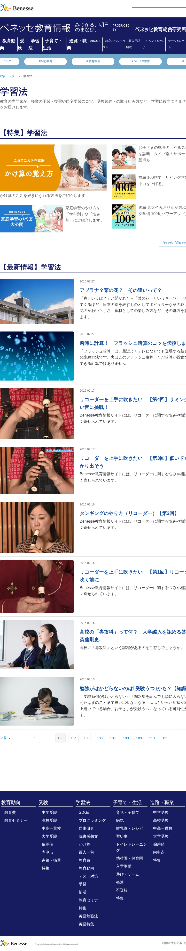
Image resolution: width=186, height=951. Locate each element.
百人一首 (86, 852)
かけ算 (84, 844)
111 (165, 738)
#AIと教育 (45, 61)
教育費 (10, 812)
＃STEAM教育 (140, 61)
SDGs (84, 812)
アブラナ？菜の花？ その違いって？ (121, 290)
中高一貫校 (51, 828)
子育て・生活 (127, 802)
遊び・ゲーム (127, 874)
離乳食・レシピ (129, 828)
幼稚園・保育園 (129, 858)
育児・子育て (127, 812)
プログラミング (92, 820)
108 (126, 738)
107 (113, 738)
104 (74, 738)
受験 (43, 802)
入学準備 (124, 866)
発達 (120, 882)
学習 (82, 884)
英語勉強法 (88, 916)
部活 (82, 892)
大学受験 (49, 836)
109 (139, 738)
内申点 (47, 852)
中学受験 (49, 812)
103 (60, 738)
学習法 (83, 802)
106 (100, 738)
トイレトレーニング (131, 847)
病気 (120, 820)
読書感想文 (88, 836)
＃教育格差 (93, 61)
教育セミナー (16, 820)
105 (87, 738)
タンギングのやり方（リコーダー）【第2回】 (129, 513)
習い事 (122, 836)
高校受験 (49, 820)
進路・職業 (51, 860)
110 (152, 738)
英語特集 (86, 924)
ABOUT (95, 41)
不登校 (122, 890)
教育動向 (11, 802)
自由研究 (86, 828)
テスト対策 (88, 876)
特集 (45, 868)
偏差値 (47, 844)
